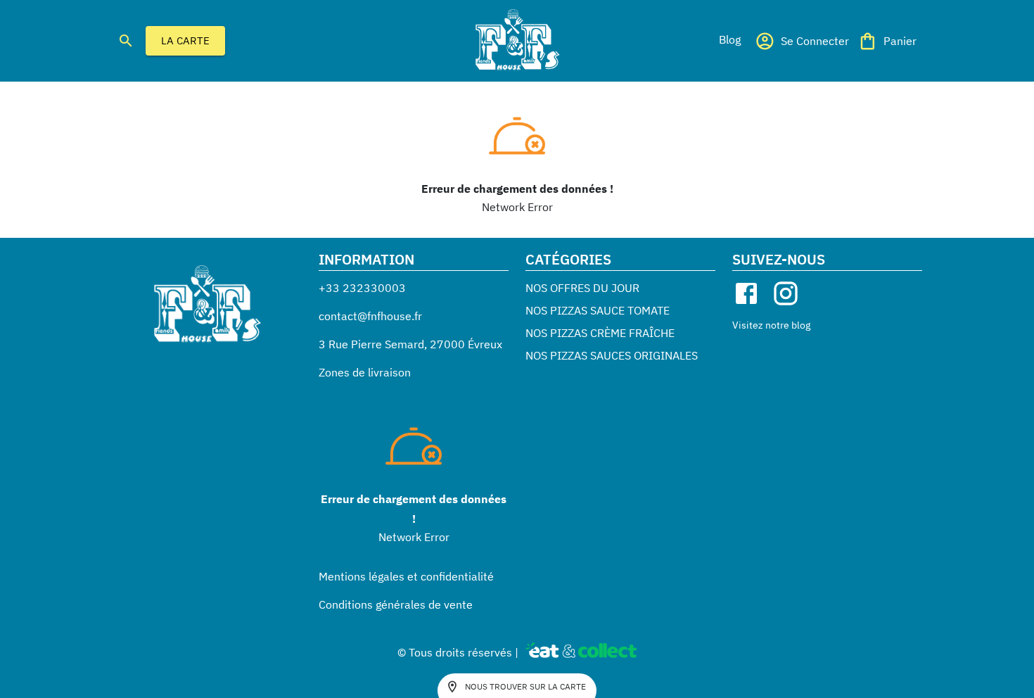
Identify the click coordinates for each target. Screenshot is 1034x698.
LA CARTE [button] (185, 40)
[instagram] (786, 293)
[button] (729, 39)
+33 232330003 (362, 288)
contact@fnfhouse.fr (370, 316)
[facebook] (746, 293)
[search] (126, 41)
